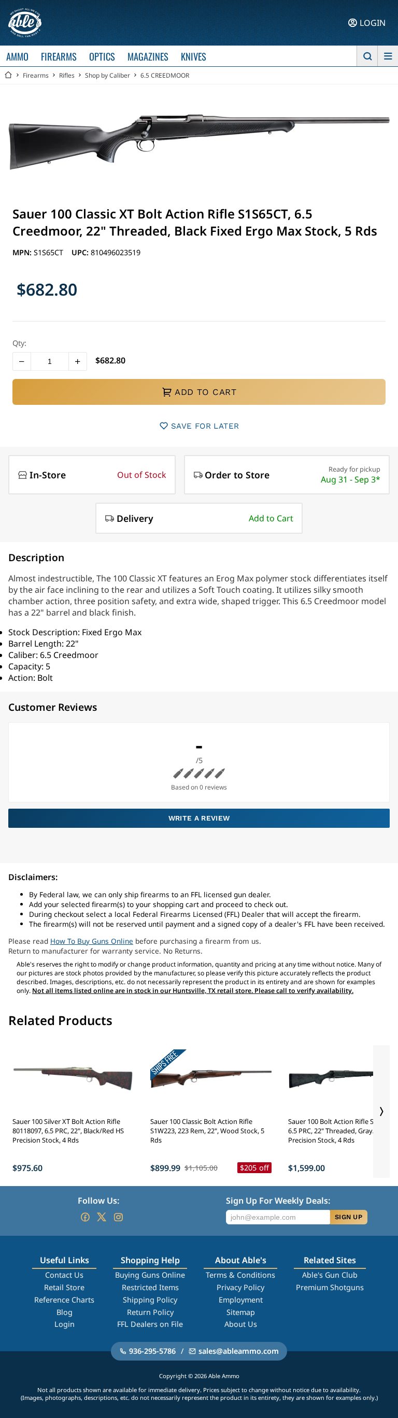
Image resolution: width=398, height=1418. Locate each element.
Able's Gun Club (330, 1275)
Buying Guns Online (150, 1275)
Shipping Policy (150, 1300)
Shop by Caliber (107, 75)
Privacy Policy (240, 1287)
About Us (240, 1324)
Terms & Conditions (240, 1275)
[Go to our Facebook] (85, 1217)
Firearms (36, 75)
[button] (21, 361)
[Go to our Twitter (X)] (101, 1217)
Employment (241, 1300)
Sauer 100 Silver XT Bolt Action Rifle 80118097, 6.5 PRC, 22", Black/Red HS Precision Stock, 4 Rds (68, 1131)
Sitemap (240, 1312)
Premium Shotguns (330, 1287)
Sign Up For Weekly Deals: (278, 1200)
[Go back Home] (8, 75)
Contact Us (64, 1275)
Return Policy (150, 1312)
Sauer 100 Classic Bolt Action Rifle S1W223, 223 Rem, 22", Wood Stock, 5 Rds (207, 1131)
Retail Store (64, 1287)
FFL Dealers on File (150, 1324)
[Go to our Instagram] (118, 1217)
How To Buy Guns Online (91, 941)
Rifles (67, 75)
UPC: (81, 252)
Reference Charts (64, 1300)
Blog (64, 1312)
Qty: (19, 343)
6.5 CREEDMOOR (164, 75)
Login (64, 1324)
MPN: (23, 252)
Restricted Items (150, 1287)
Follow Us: (98, 1200)
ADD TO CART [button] (205, 392)
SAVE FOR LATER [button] (205, 426)
